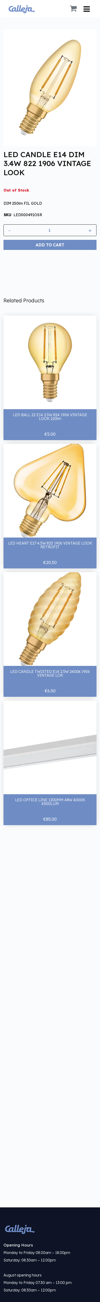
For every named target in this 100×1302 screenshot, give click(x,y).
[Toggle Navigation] (86, 9)
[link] (50, 1229)
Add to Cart (50, 244)
